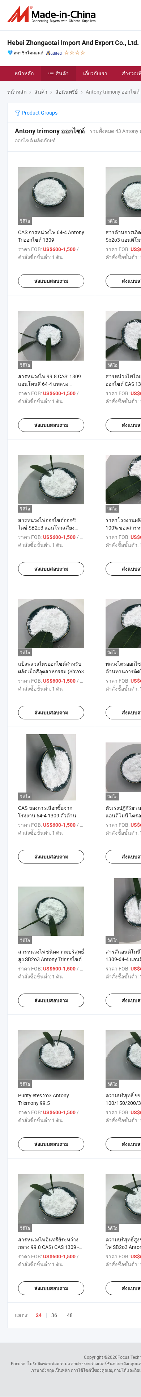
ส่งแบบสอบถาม (51, 281)
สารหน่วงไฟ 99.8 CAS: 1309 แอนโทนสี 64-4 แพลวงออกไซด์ (49, 384)
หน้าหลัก (24, 73)
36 (54, 1315)
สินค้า (62, 73)
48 (70, 1315)
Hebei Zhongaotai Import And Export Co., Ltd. (73, 42)
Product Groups (39, 112)
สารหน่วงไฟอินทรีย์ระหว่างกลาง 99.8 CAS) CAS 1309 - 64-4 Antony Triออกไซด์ (48, 1247)
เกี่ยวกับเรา (95, 73)
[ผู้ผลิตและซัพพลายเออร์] (52, 14)
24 (39, 1315)
